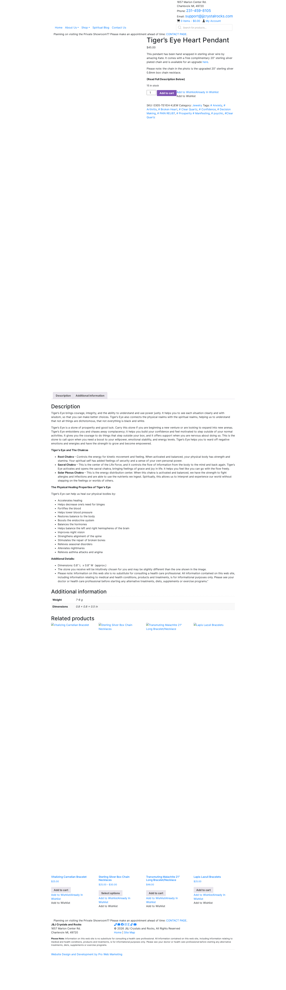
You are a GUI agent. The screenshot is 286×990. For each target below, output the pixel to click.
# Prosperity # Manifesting (193, 113)
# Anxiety (216, 105)
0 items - (190, 21)
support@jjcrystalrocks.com (209, 16)
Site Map (129, 932)
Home (117, 932)
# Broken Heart (167, 109)
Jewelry (197, 105)
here (205, 62)
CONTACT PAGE (176, 34)
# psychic (217, 113)
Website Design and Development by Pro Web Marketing (86, 954)
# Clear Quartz (188, 109)
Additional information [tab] (90, 395)
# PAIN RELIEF (166, 113)
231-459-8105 (198, 10)
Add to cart (167, 93)
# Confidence (207, 109)
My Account (213, 21)
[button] (198, 92)
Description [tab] (63, 395)
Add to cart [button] (61, 890)
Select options (110, 893)
